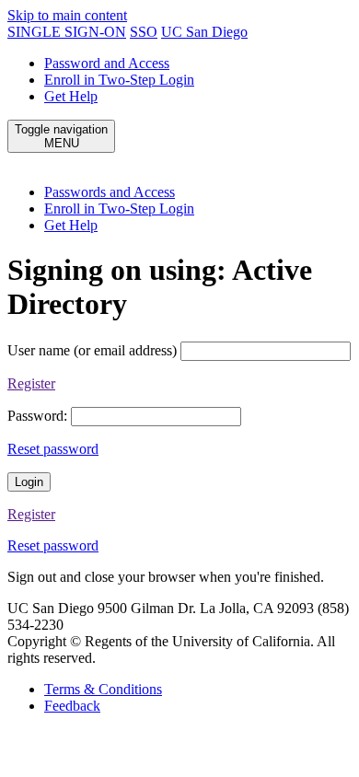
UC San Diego (204, 32)
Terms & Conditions (103, 689)
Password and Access (106, 63)
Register (31, 383)
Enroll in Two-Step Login (119, 79)
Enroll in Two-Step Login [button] (119, 208)
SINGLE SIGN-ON (66, 32)
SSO (143, 32)
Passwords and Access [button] (109, 192)
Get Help (71, 96)
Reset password (52, 449)
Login (29, 482)
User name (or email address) (92, 350)
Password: (37, 415)
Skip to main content (67, 15)
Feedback (72, 705)
